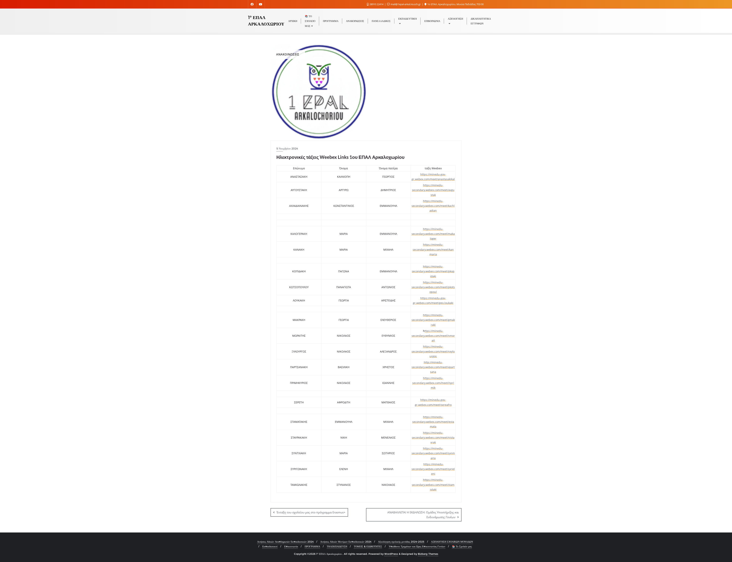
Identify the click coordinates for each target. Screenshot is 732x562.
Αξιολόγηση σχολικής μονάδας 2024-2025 (401, 541)
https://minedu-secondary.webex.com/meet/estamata (433, 421)
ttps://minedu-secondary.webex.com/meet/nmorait (433, 335)
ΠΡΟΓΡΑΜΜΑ (312, 546)
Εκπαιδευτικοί (270, 546)
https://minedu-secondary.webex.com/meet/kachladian (433, 205)
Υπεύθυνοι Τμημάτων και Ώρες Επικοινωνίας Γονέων (417, 546)
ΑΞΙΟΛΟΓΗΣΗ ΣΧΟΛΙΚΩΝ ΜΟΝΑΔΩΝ (452, 541)
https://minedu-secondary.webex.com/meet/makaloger (433, 233)
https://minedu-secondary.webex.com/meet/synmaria (433, 453)
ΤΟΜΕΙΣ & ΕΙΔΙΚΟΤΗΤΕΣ (368, 546)
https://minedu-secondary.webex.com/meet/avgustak (433, 190)
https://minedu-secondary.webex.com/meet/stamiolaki (433, 484)
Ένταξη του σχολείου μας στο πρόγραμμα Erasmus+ (311, 512)
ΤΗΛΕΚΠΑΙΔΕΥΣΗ (337, 546)
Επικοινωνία (291, 546)
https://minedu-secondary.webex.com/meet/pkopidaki (433, 271)
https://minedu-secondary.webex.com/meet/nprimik (433, 382)
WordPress (391, 553)
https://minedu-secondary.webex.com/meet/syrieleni (433, 469)
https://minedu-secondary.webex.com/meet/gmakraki (433, 319)
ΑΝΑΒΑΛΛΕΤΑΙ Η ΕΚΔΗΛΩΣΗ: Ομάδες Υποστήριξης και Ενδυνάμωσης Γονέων (423, 514)
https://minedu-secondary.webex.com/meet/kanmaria (433, 249)
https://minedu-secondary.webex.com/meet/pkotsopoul (433, 287)
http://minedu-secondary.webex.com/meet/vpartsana (433, 367)
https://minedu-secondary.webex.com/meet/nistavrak (433, 437)
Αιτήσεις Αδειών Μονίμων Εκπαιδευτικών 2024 (345, 541)
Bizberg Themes (428, 553)
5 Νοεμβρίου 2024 (287, 148)
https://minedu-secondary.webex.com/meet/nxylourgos (433, 351)
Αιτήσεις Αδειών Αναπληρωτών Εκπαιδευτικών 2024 (285, 541)
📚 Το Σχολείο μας (462, 546)
